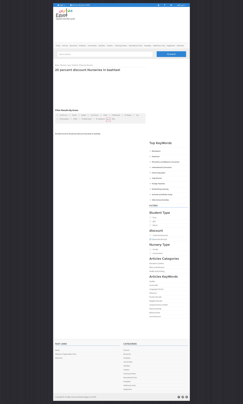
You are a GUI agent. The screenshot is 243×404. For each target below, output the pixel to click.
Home (58, 45)
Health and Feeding (156, 271)
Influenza (153, 293)
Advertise (180, 45)
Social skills (153, 285)
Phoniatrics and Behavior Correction (165, 162)
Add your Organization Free (65, 354)
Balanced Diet (154, 312)
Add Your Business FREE (81, 5)
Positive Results (155, 297)
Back (108, 120)
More (113, 119)
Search (172, 54)
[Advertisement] (135, 24)
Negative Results (155, 301)
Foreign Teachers (158, 184)
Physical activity (155, 309)
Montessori (156, 151)
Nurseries (63, 65)
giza (69, 65)
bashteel (75, 65)
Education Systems (156, 263)
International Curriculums (161, 167)
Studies (152, 281)
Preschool (155, 156)
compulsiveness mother (158, 305)
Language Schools (156, 289)
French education (158, 173)
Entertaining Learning (160, 189)
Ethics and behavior (157, 267)
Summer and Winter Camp (162, 194)
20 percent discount (86, 65)
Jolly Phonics (157, 178)
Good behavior (155, 316)
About (57, 350)
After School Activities (160, 200)
